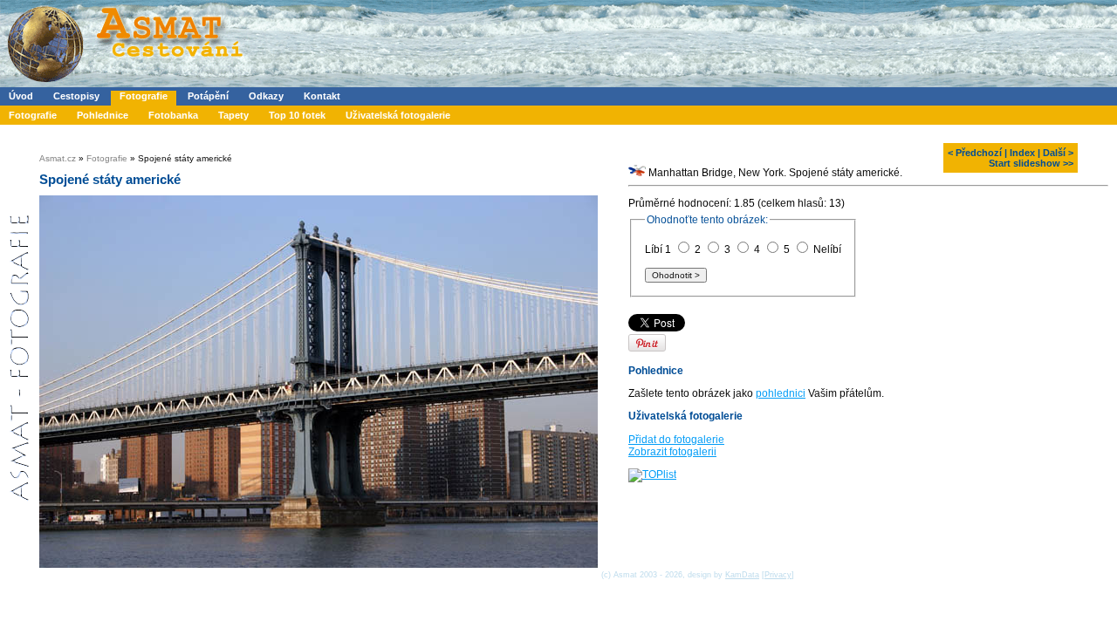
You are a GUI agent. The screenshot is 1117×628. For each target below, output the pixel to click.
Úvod (21, 96)
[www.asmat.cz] (124, 84)
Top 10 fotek (297, 115)
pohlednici (780, 393)
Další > (1058, 152)
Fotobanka (173, 115)
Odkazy (266, 96)
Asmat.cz (57, 158)
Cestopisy (76, 96)
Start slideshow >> (1031, 163)
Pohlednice (102, 115)
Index (1022, 152)
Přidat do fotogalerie (676, 439)
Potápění (208, 96)
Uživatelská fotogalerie (398, 115)
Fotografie (144, 96)
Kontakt (322, 96)
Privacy (777, 574)
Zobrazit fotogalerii (672, 452)
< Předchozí (975, 152)
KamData (742, 574)
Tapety (233, 115)
